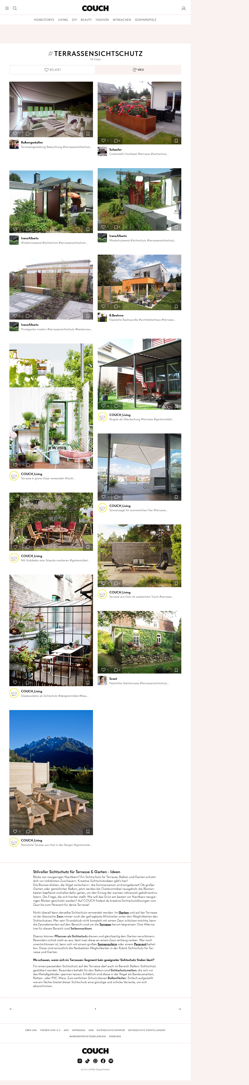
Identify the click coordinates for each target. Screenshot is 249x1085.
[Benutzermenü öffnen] (183, 8)
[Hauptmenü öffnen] (7, 8)
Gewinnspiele (146, 19)
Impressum (78, 1030)
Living (63, 19)
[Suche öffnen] (14, 8)
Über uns (31, 1030)
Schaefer (115, 149)
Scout (113, 679)
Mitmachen (122, 19)
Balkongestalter (32, 142)
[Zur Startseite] (95, 8)
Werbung (115, 1036)
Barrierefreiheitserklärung (88, 1036)
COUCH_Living (31, 474)
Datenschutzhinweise (111, 1030)
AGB (91, 1030)
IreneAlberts (30, 238)
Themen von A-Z (50, 1030)
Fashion (102, 19)
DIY (74, 19)
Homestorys (44, 19)
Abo (66, 1030)
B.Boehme (116, 315)
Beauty (86, 19)
